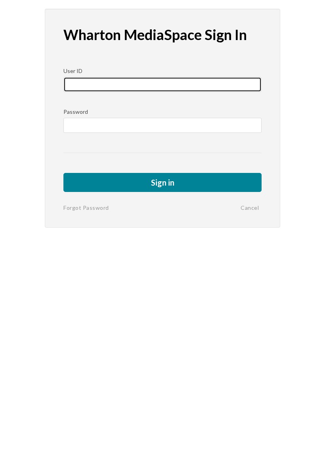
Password (75, 111)
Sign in (162, 182)
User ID (72, 70)
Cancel (250, 207)
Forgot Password (86, 207)
